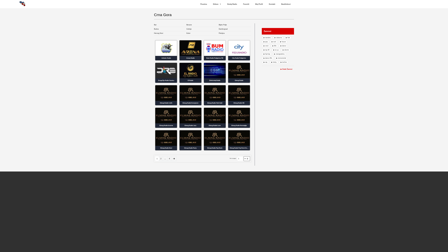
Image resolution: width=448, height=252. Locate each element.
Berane (189, 25)
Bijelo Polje (223, 25)
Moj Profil (259, 4)
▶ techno (284, 62)
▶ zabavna (278, 37)
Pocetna (203, 4)
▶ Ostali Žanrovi (286, 69)
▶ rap (265, 62)
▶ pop (266, 42)
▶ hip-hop (267, 54)
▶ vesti (266, 46)
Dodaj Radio (232, 4)
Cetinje (189, 29)
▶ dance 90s (268, 58)
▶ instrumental (281, 58)
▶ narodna (267, 37)
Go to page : (233, 158)
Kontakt (272, 4)
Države (215, 4)
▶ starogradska (279, 54)
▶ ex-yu (276, 50)
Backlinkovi (286, 4)
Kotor (188, 33)
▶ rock (274, 42)
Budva (156, 29)
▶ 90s (274, 46)
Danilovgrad (223, 29)
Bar (155, 25)
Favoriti (246, 4)
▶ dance (283, 46)
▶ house (283, 42)
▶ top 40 (266, 50)
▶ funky (274, 62)
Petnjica (222, 33)
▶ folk (288, 37)
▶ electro (286, 50)
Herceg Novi (158, 33)
